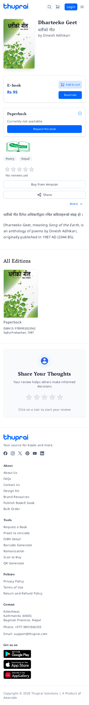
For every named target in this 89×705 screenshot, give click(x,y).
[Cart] (57, 6)
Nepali (25, 159)
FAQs (7, 479)
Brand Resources (16, 497)
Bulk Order (11, 509)
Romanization (13, 551)
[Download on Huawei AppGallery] (44, 675)
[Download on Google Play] (44, 654)
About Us (10, 473)
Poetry (10, 159)
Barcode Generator (17, 545)
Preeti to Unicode (16, 533)
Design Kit (11, 491)
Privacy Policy (13, 581)
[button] (77, 203)
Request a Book (15, 527)
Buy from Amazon (44, 184)
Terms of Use (13, 587)
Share (47, 195)
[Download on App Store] (44, 664)
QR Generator (13, 563)
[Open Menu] (82, 6)
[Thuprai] (15, 6)
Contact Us (11, 485)
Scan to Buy (12, 557)
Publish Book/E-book (19, 503)
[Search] (49, 6)
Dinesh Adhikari (56, 35)
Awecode (10, 698)
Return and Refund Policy (23, 593)
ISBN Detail (12, 539)
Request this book (44, 129)
